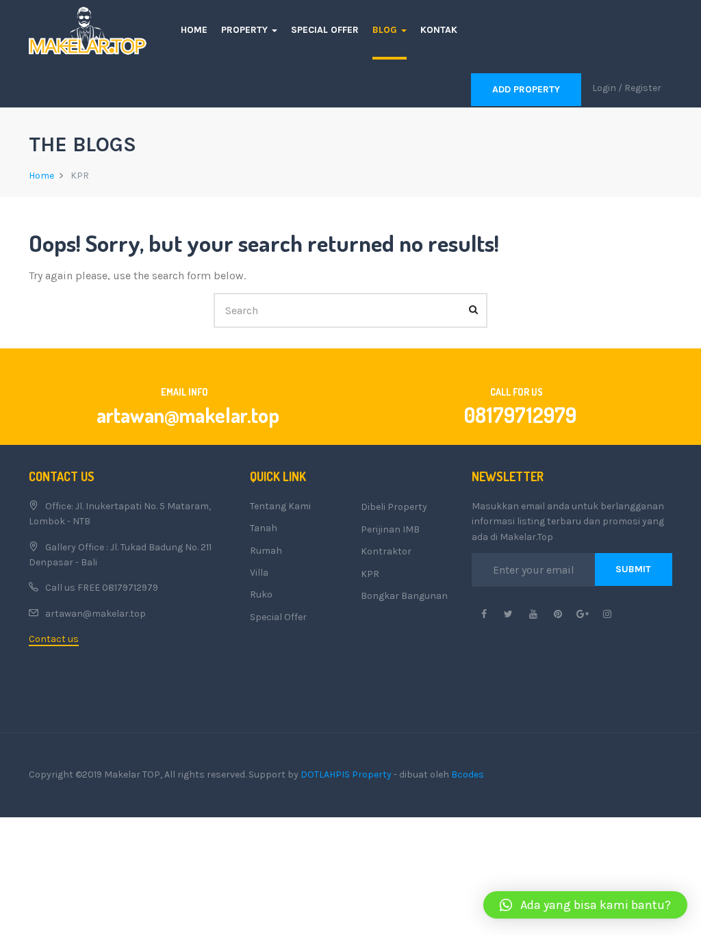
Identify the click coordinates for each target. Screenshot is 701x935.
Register (642, 88)
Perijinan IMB (390, 529)
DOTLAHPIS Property (346, 774)
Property (245, 30)
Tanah (263, 528)
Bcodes (467, 774)
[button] (585, 905)
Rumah (266, 550)
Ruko (261, 594)
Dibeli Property (394, 507)
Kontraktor (386, 551)
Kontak (438, 30)
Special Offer (325, 30)
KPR (370, 574)
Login (604, 88)
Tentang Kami (280, 506)
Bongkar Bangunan (404, 596)
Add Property (526, 89)
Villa (259, 572)
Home (194, 30)
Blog (386, 30)
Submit (633, 569)
